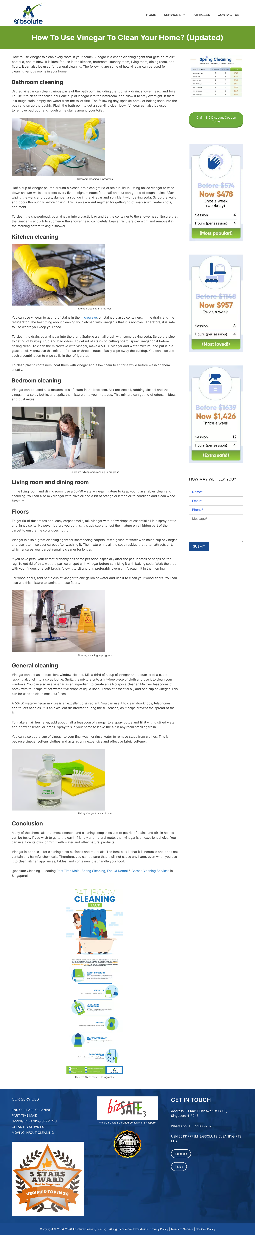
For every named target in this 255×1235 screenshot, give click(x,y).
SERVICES (172, 15)
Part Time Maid (68, 871)
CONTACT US (229, 15)
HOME (151, 15)
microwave (89, 317)
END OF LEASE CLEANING (32, 1110)
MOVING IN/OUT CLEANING (33, 1133)
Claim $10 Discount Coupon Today (216, 119)
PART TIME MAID (24, 1115)
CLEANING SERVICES (28, 1127)
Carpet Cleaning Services (150, 871)
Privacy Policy (159, 1229)
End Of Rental (117, 871)
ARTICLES (201, 15)
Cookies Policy (205, 1229)
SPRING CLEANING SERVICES (34, 1121)
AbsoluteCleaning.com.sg (89, 1229)
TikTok (179, 1166)
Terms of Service (182, 1229)
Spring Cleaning (93, 871)
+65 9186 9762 (200, 1126)
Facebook (181, 1153)
